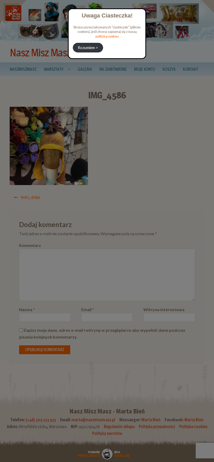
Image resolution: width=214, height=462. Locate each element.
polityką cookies (107, 36)
